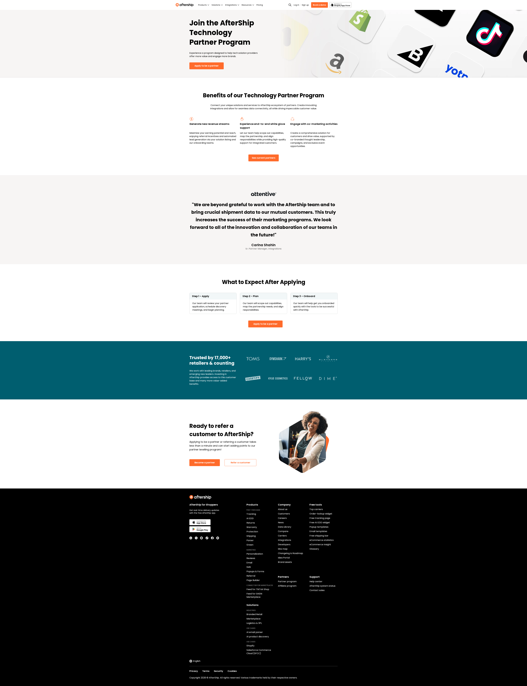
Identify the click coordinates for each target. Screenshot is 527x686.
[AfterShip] (185, 5)
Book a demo (319, 5)
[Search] (290, 5)
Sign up (305, 5)
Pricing (260, 5)
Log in (296, 5)
